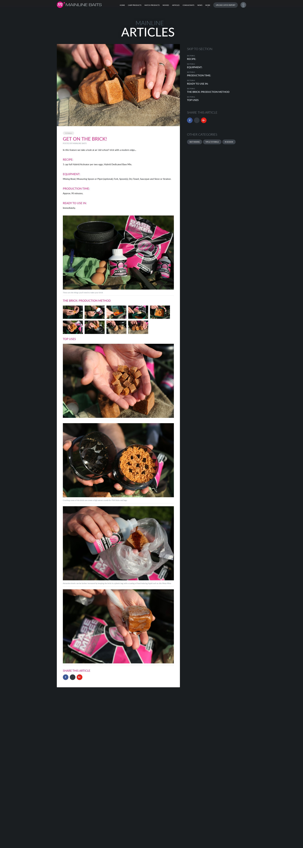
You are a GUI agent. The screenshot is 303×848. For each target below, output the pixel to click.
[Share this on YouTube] (79, 677)
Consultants (188, 5)
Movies (166, 5)
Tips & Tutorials (212, 142)
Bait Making (195, 142)
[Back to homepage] (79, 5)
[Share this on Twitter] (72, 677)
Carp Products (134, 5)
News (199, 5)
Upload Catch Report (225, 5)
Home (122, 5)
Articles (176, 5)
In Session (229, 142)
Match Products (152, 5)
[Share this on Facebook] (65, 677)
